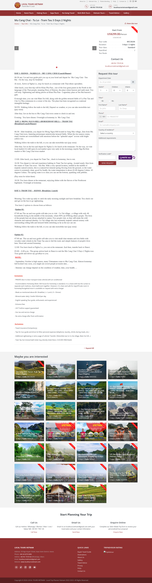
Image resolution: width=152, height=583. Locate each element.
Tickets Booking (105, 1)
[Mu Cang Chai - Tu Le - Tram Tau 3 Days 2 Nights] (62, 48)
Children (115, 87)
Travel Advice (114, 13)
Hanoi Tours (29, 13)
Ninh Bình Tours (84, 13)
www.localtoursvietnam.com (30, 562)
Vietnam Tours (99, 13)
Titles (101, 98)
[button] (16, 48)
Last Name (123, 105)
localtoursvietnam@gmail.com (126, 7)
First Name (103, 105)
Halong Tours (42, 13)
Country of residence (106, 130)
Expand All (89, 348)
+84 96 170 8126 (96, 7)
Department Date (105, 78)
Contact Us (122, 1)
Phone (101, 113)
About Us (82, 1)
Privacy (80, 566)
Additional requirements (107, 138)
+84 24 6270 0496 (26, 554)
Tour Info (25, 24)
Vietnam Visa (93, 1)
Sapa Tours (54, 13)
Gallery (126, 13)
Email (101, 121)
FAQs (114, 1)
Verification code (105, 154)
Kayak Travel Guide (84, 552)
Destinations (82, 555)
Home (18, 13)
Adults (101, 87)
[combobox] (103, 117)
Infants (127, 87)
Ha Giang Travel (68, 13)
